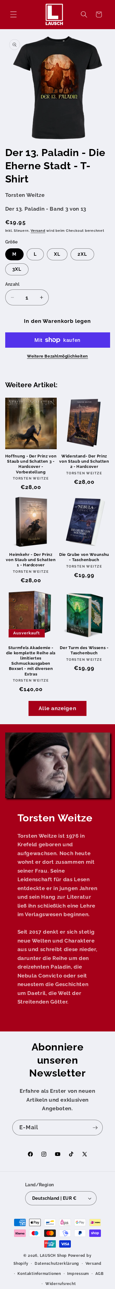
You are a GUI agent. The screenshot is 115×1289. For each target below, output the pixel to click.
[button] (13, 14)
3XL (16, 269)
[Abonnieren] (95, 1128)
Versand (38, 231)
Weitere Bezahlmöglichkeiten (57, 356)
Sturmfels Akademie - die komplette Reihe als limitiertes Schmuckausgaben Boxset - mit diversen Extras (31, 660)
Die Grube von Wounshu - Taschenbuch (84, 557)
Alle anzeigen (57, 708)
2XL (82, 254)
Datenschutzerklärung (57, 1263)
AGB (99, 1274)
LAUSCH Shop (53, 1255)
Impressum (78, 1274)
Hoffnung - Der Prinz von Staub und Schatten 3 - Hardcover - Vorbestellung (31, 464)
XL (57, 254)
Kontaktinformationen (39, 1274)
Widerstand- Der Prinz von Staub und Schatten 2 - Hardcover (84, 461)
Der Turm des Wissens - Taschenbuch (84, 650)
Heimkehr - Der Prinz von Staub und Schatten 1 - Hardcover (31, 559)
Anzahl (12, 284)
